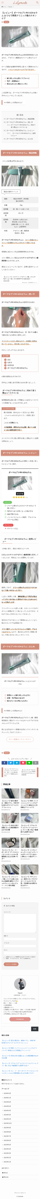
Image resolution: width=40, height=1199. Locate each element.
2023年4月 (7, 1149)
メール (6, 943)
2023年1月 (7, 1162)
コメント (7, 912)
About (6, 1173)
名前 (6, 936)
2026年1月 (7, 1098)
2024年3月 (7, 1115)
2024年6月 (7, 1102)
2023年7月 (7, 1136)
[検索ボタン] (37, 2)
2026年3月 (7, 1093)
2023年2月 (7, 1157)
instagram (20, 1019)
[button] (4, 763)
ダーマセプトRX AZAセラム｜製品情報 (20, 119)
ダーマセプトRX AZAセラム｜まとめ (19, 139)
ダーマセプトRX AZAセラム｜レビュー (20, 130)
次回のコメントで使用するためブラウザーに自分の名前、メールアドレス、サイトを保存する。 (20, 957)
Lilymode (20, 2)
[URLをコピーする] (35, 763)
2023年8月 (7, 1132)
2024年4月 (7, 1110)
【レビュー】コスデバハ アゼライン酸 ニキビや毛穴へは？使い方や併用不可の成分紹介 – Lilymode (19, 279)
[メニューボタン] (2, 2)
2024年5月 (7, 1106)
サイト (6, 950)
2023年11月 (8, 1123)
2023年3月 (7, 1153)
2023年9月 (7, 1127)
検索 (34, 1029)
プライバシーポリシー (20, 1192)
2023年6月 (7, 1140)
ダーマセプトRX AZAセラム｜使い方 (19, 122)
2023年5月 (7, 1145)
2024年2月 (7, 1119)
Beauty (6, 22)
